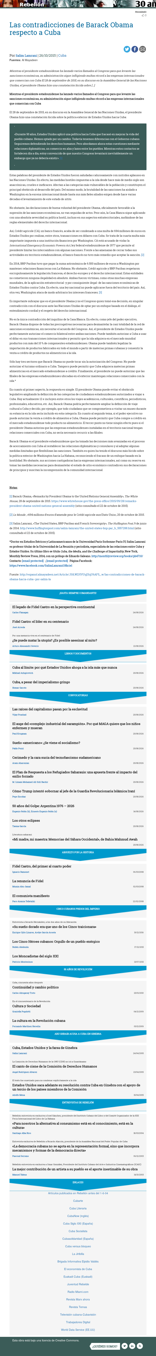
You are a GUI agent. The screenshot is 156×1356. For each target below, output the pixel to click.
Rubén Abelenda (20, 947)
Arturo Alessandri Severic (25, 646)
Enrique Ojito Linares (23, 932)
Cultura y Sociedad (26, 1006)
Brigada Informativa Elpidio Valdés (78, 1261)
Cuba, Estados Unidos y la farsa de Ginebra (44, 1047)
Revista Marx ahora (78, 1299)
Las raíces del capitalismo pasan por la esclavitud (50, 709)
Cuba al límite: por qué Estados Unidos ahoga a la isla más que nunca (64, 667)
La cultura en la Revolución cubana (38, 1020)
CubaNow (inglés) (78, 1216)
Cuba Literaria (78, 1208)
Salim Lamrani (26, 55)
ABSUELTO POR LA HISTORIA (78, 852)
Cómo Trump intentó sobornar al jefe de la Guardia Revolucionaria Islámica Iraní (73, 791)
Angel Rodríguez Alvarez (24, 1072)
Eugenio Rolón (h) (21, 811)
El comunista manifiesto (31, 896)
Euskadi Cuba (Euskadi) (78, 1276)
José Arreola (18, 627)
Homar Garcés (19, 687)
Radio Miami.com (78, 1292)
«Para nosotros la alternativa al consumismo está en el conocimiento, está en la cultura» (72, 1125)
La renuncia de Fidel (27, 881)
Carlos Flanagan (20, 612)
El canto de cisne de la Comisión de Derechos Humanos (54, 1066)
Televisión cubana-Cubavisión (78, 1314)
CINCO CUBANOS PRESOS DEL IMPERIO (78, 908)
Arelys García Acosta (45, 932)
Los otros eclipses (26, 820)
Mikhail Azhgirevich (22, 672)
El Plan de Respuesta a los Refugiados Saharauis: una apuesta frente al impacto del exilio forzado (74, 774)
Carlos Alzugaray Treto (23, 992)
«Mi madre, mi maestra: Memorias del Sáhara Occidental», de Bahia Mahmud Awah (75, 839)
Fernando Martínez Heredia (26, 1026)
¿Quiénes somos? (104, 1346)
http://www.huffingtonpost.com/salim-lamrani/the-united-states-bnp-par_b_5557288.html (77, 528)
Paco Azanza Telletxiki (23, 901)
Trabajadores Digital (78, 1322)
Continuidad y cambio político (35, 987)
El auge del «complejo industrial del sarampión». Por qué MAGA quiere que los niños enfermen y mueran (76, 726)
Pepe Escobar (19, 796)
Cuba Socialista (78, 1231)
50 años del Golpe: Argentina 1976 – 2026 (43, 806)
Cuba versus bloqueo (78, 1246)
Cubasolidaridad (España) (78, 1238)
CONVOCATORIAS (78, 695)
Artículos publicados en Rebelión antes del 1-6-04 (78, 1193)
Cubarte (78, 1201)
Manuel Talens (19, 1174)
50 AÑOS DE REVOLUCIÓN (78, 969)
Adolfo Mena (18, 1094)
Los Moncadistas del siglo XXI (35, 956)
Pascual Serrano (20, 1156)
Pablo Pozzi (18, 748)
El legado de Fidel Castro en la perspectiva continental (53, 607)
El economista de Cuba (78, 1269)
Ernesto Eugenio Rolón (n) (44, 811)
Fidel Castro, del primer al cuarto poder (41, 866)
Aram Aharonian (20, 763)
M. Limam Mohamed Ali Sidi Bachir (30, 782)
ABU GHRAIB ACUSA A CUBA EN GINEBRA (78, 1033)
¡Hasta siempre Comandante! (78, 592)
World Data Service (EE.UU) (78, 1330)
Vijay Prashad (19, 714)
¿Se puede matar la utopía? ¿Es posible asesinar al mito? (54, 640)
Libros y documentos (78, 653)
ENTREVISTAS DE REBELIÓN (78, 1102)
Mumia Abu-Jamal (21, 886)
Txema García (19, 826)
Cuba (62, 55)
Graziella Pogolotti (21, 1011)
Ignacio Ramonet (20, 871)
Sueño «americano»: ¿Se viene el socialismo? (46, 742)
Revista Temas (78, 1307)
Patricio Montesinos (22, 961)
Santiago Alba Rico (21, 1133)
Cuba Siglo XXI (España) (78, 1223)
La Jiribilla (78, 1254)
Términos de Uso (90, 1340)
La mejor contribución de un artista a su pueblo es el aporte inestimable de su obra (75, 1169)
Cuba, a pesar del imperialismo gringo (41, 682)
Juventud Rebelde (78, 1284)
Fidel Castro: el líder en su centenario (40, 621)
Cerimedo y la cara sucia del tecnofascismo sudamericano (56, 757)
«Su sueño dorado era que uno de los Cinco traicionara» (54, 926)
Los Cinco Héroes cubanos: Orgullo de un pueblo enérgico (56, 941)
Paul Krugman (19, 733)
